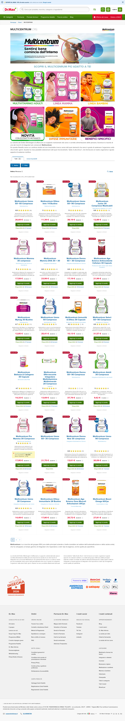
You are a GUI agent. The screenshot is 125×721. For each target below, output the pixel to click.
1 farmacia (106, 469)
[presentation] (23, 190)
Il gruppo (11, 627)
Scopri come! (47, 2)
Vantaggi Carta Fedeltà (38, 683)
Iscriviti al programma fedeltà (23, 453)
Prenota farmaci (32, 17)
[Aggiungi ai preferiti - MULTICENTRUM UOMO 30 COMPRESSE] (34, 479)
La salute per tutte (104, 633)
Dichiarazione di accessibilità (39, 671)
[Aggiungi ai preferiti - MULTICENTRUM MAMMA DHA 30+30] (60, 239)
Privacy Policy (35, 662)
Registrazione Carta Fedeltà (39, 686)
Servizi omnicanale (59, 640)
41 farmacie (28, 228)
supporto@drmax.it (12, 713)
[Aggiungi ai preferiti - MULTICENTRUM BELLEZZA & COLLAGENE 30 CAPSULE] (34, 353)
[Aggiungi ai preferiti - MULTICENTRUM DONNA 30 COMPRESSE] (86, 417)
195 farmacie (28, 526)
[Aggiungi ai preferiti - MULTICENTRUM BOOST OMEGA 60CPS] (112, 479)
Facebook (79, 624)
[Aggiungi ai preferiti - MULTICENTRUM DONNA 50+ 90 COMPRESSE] (86, 353)
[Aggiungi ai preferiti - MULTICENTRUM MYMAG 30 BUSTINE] (34, 298)
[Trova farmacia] (94, 9)
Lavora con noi (13, 630)
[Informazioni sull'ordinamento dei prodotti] (22, 171)
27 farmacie (28, 342)
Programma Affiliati (14, 637)
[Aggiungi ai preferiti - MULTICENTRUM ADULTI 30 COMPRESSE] (112, 353)
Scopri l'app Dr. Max (15, 633)
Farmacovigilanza (14, 650)
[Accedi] (108, 9)
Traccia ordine (62, 17)
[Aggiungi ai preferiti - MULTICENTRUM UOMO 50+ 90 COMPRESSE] (86, 182)
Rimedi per (102, 687)
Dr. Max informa (103, 630)
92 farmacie (54, 342)
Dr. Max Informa (13, 647)
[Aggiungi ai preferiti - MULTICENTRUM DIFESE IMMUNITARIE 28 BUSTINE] (60, 479)
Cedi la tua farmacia (60, 637)
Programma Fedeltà (15, 643)
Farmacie (20, 17)
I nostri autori (103, 627)
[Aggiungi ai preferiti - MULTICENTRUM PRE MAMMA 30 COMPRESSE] (34, 417)
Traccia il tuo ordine (37, 624)
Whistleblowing (13, 653)
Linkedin (78, 637)
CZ (114, 713)
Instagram (79, 633)
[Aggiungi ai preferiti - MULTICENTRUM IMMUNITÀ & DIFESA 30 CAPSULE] (86, 298)
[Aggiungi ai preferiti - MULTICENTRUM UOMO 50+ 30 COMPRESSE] (60, 417)
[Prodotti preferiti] (103, 9)
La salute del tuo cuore (106, 640)
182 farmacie (106, 406)
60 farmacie (54, 526)
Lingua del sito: (82, 713)
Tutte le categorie (104, 680)
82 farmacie (28, 469)
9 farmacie (106, 342)
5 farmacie (54, 228)
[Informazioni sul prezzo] (30, 219)
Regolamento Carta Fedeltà (39, 689)
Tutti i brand (102, 684)
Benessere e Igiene (104, 664)
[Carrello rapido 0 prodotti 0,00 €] (120, 9)
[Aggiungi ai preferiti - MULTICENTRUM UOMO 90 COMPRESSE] (112, 417)
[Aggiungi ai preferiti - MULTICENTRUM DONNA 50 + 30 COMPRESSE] (86, 239)
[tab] (18, 159)
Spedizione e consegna (38, 633)
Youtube (78, 627)
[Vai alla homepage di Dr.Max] (10, 9)
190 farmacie (28, 287)
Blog (71, 17)
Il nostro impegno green (16, 640)
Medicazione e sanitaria (106, 667)
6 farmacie (28, 406)
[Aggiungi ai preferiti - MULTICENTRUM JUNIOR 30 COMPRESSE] (112, 182)
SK (116, 713)
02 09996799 (27, 713)
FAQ (32, 640)
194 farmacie (54, 287)
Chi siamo (12, 624)
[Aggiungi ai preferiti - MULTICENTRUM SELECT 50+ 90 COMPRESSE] (112, 298)
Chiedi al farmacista (105, 637)
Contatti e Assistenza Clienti (39, 627)
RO (121, 713)
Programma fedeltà (48, 17)
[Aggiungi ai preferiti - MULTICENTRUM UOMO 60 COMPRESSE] (60, 298)
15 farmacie (54, 406)
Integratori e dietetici (105, 657)
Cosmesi (101, 661)
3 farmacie (106, 287)
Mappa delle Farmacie (60, 624)
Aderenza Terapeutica (60, 643)
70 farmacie (106, 228)
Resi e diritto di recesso (38, 637)
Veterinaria (102, 674)
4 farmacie (80, 342)
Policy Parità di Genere (15, 657)
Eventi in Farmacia (59, 633)
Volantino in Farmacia (60, 627)
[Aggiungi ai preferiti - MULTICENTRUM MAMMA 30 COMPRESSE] (34, 239)
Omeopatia (102, 677)
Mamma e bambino (104, 670)
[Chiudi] (123, 2)
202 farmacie (80, 469)
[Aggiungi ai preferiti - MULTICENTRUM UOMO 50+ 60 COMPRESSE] (34, 182)
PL (118, 713)
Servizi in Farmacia (59, 630)
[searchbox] (54, 9)
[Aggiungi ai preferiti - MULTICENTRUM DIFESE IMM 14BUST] (60, 182)
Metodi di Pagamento (37, 630)
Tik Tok (78, 630)
